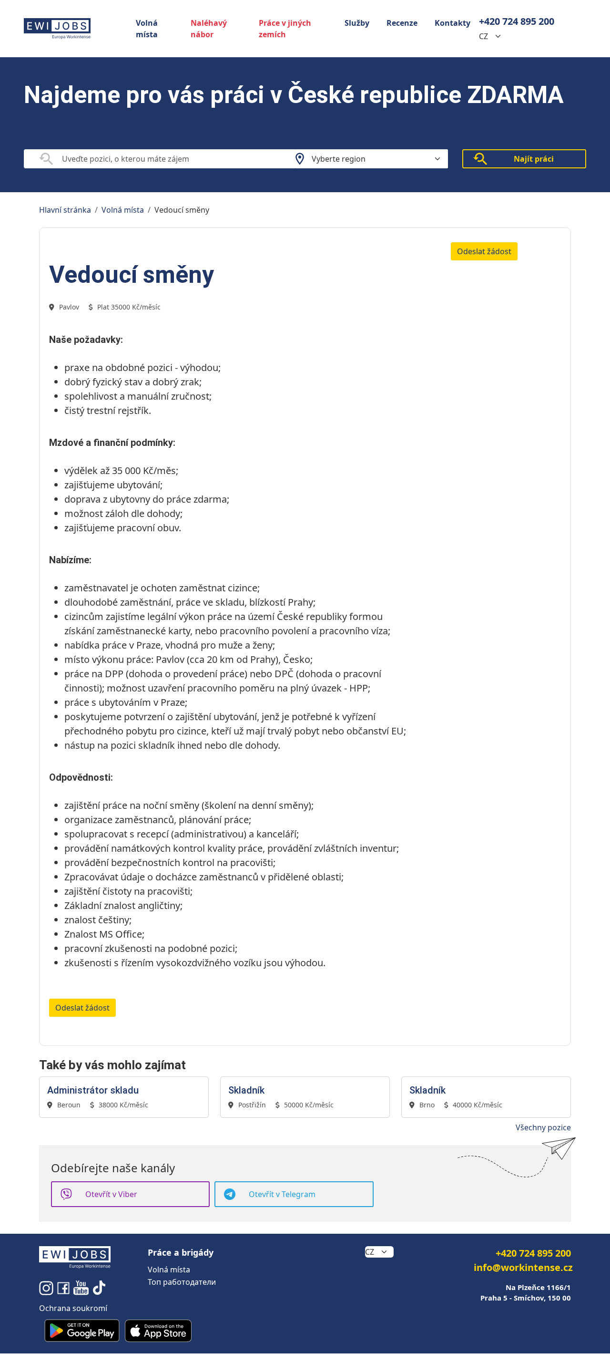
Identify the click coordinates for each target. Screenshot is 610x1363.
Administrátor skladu (93, 1090)
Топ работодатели (182, 1282)
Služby (357, 23)
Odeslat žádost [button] (484, 251)
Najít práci (534, 159)
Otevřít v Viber (111, 1194)
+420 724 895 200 (516, 21)
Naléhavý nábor (209, 29)
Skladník (246, 1090)
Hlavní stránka (65, 210)
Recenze (401, 23)
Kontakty (452, 23)
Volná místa (147, 29)
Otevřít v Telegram (282, 1194)
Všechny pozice (543, 1127)
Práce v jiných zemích (285, 29)
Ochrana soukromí (73, 1308)
